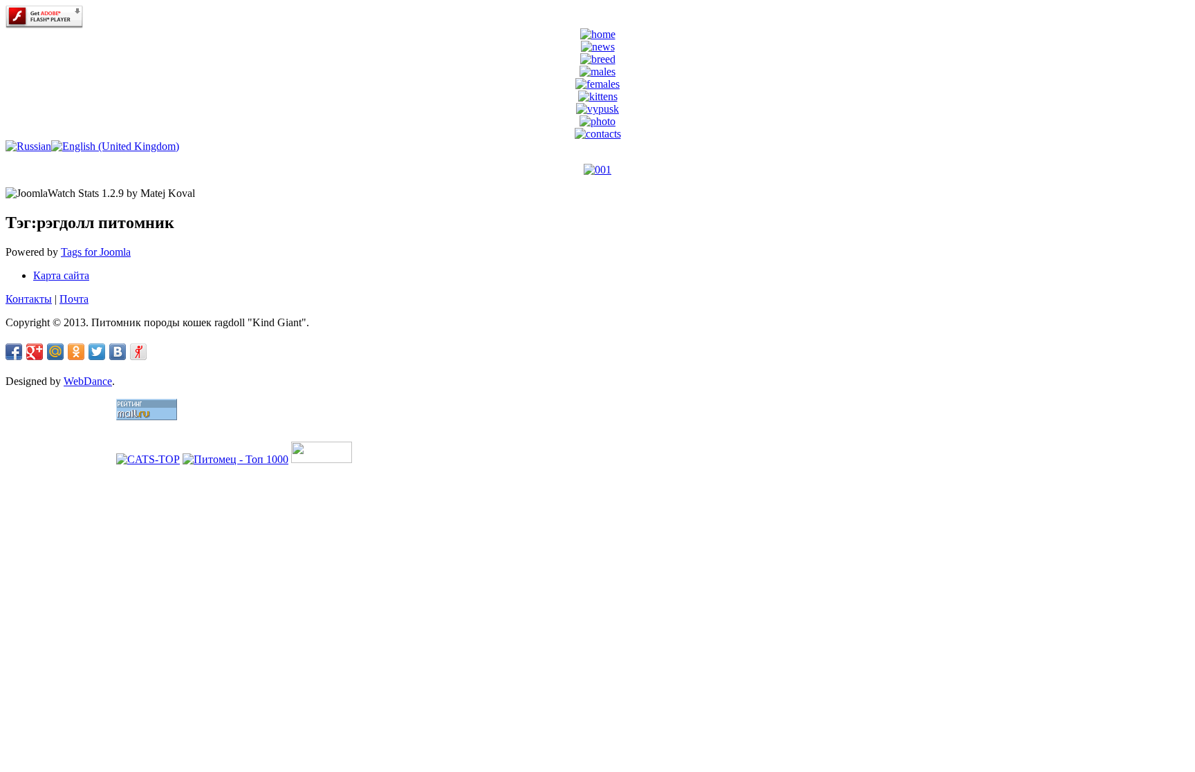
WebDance (88, 381)
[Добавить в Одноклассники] (76, 351)
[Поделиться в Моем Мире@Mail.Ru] (55, 351)
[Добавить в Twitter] (97, 351)
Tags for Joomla (96, 252)
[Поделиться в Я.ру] (138, 351)
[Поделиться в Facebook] (14, 351)
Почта (74, 299)
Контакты (29, 299)
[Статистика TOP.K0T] (321, 459)
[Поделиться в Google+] (34, 351)
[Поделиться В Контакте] (117, 351)
